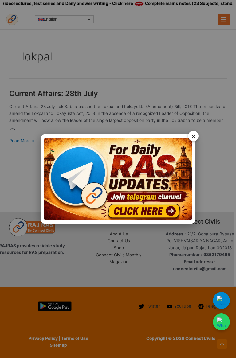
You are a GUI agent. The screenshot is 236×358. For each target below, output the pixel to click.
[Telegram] (221, 300)
